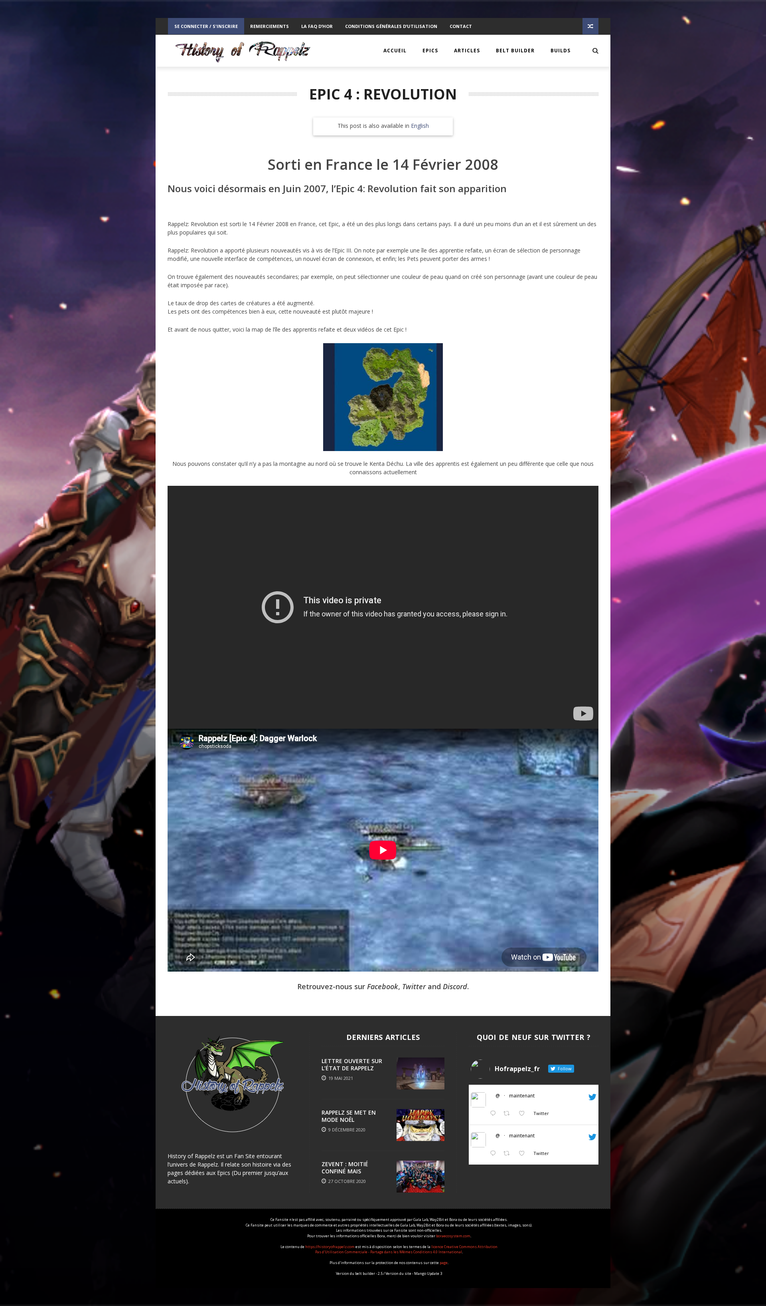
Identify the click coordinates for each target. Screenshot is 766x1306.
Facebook (382, 986)
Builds (561, 50)
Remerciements (269, 26)
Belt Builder (515, 50)
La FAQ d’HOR (317, 26)
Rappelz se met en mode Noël (349, 1116)
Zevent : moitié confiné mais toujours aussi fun (351, 1171)
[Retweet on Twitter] (508, 1114)
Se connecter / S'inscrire (206, 26)
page (444, 1262)
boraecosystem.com (453, 1235)
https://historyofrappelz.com (330, 1246)
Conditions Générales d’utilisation (391, 26)
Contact (461, 26)
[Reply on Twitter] (494, 1114)
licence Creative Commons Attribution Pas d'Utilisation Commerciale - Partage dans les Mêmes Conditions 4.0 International (406, 1249)
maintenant (522, 1095)
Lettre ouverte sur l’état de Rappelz (352, 1064)
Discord (455, 986)
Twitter (414, 986)
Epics (430, 50)
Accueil (395, 50)
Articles (467, 50)
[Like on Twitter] (524, 1114)
